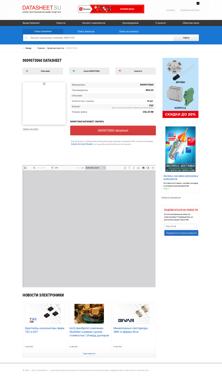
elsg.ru (166, 188)
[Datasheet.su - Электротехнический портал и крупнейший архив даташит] (41, 6)
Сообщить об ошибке (30, 129)
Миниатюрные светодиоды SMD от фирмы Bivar (131, 330)
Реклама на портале (189, 10)
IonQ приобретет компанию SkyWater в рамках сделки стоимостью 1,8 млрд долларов (89, 332)
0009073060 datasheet (113, 130)
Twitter (198, 3)
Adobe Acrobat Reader (82, 144)
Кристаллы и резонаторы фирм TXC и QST (44, 330)
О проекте (170, 10)
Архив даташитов (55, 48)
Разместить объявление (171, 197)
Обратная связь (191, 23)
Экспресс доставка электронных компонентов (180, 177)
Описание (45, 71)
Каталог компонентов (93, 23)
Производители (130, 23)
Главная (41, 48)
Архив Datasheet (31, 23)
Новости (60, 23)
